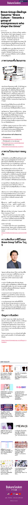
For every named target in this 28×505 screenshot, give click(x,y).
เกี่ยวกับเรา (10, 497)
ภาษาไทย (21, 1)
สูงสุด (6, 497)
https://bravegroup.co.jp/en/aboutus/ (12, 143)
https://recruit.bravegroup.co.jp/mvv (12, 146)
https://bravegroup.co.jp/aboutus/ (11, 139)
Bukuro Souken (14, 3)
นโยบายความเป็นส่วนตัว (18, 497)
